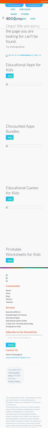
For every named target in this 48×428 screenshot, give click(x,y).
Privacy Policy (14, 381)
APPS (13, 9)
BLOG (23, 19)
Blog (8, 296)
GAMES (14, 14)
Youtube (28, 26)
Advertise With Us (13, 312)
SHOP (33, 19)
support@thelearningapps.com (18, 357)
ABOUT (14, 19)
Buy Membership (34, 5)
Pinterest (38, 26)
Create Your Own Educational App (19, 323)
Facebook (18, 26)
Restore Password (14, 5)
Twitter (23, 26)
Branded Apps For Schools (16, 315)
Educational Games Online (16, 321)
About (8, 290)
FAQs (8, 293)
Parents (9, 299)
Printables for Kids (13, 326)
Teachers (9, 302)
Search (13, 23)
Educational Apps (13, 318)
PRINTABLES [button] (25, 9)
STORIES (25, 14)
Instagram (33, 26)
